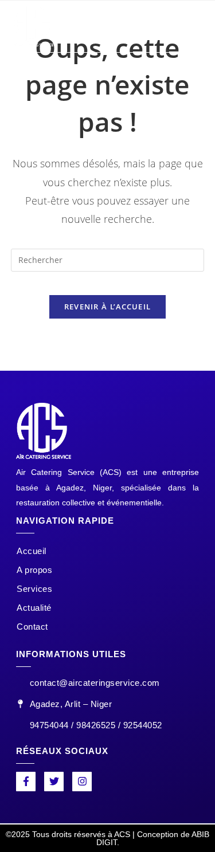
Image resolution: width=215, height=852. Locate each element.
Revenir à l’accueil (107, 306)
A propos (34, 570)
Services (34, 589)
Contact (32, 626)
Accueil (31, 551)
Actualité (34, 608)
